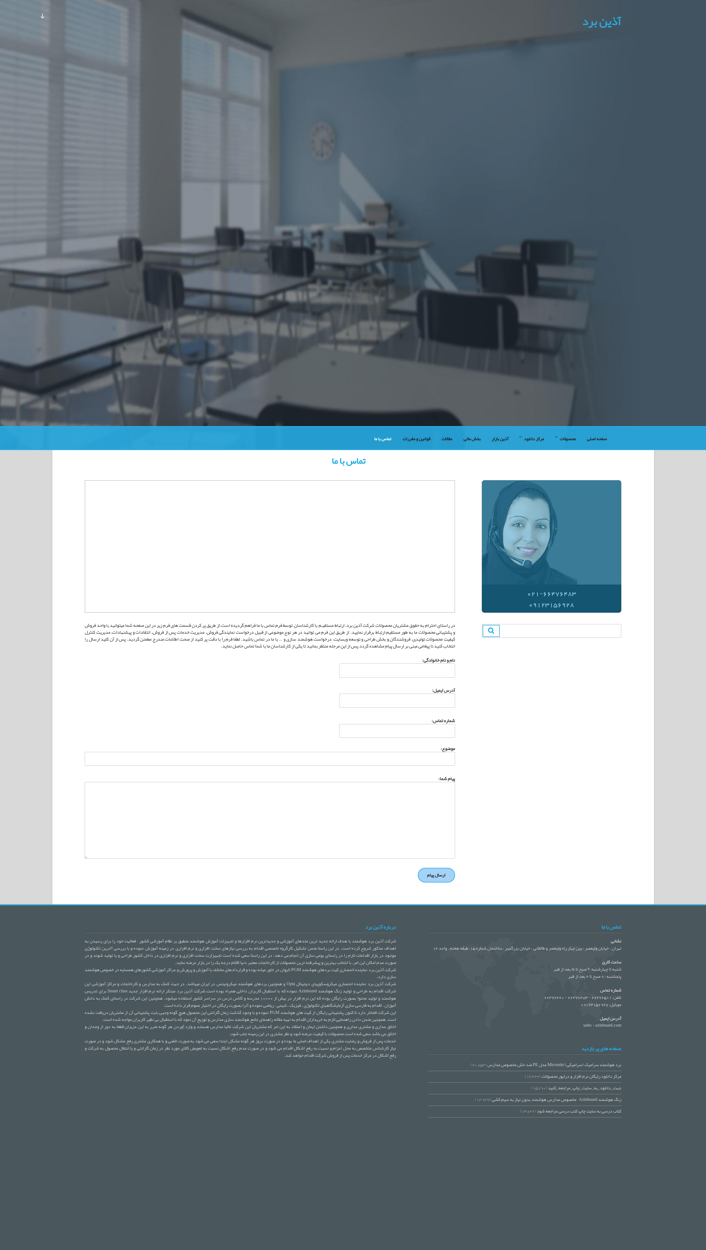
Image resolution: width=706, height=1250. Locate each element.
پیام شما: (446, 779)
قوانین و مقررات (416, 438)
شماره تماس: (443, 721)
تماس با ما (382, 438)
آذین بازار (500, 438)
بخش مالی (472, 438)
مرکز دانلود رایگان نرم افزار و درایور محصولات (581, 1076)
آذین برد (601, 21)
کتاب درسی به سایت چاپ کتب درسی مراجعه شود (579, 1111)
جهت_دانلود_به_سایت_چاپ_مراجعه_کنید (584, 1087)
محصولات (568, 438)
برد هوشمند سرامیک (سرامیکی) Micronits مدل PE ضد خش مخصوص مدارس (554, 1064)
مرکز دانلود (534, 438)
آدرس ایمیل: (443, 691)
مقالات (447, 438)
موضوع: (448, 749)
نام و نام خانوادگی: (438, 661)
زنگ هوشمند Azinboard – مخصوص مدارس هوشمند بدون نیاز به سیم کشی (556, 1099)
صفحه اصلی (597, 438)
